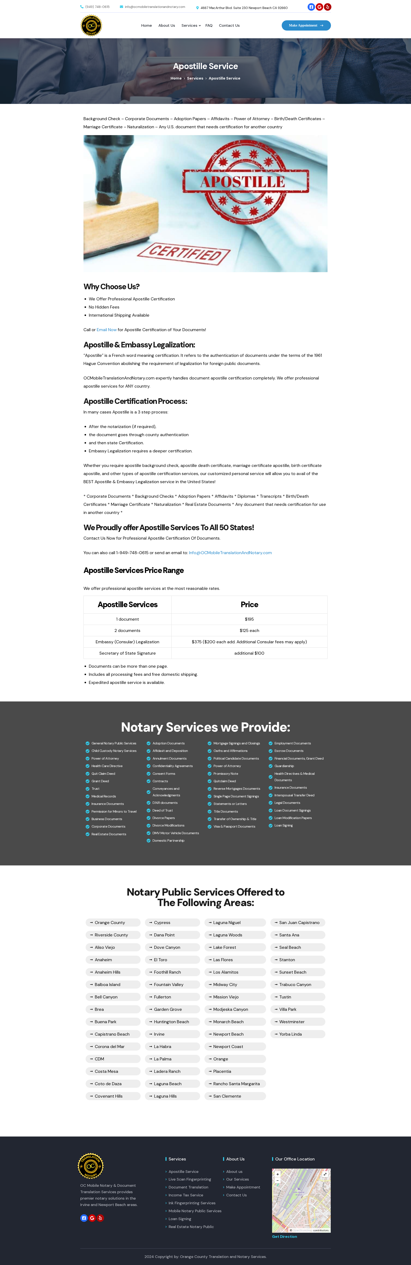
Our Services (237, 1179)
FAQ (209, 25)
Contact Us (229, 25)
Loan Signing (180, 1218)
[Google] (319, 7)
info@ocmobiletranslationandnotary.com (155, 7)
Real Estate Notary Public (191, 1226)
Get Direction (284, 1236)
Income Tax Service (186, 1195)
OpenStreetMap (303, 1230)
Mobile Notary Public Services (195, 1210)
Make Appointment (303, 25)
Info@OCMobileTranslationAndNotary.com (230, 552)
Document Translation (188, 1187)
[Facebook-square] (311, 7)
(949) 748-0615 (97, 7)
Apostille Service (183, 1171)
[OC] (91, 25)
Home (146, 25)
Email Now (107, 329)
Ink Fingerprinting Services (192, 1203)
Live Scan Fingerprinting (190, 1179)
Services (189, 25)
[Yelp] (327, 7)
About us (234, 1171)
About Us (166, 25)
